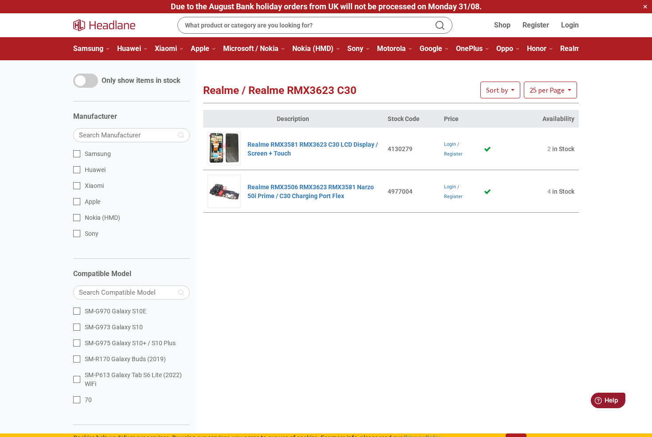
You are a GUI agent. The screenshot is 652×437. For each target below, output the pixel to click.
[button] (550, 90)
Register (535, 25)
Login (570, 25)
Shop (502, 25)
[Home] (109, 25)
